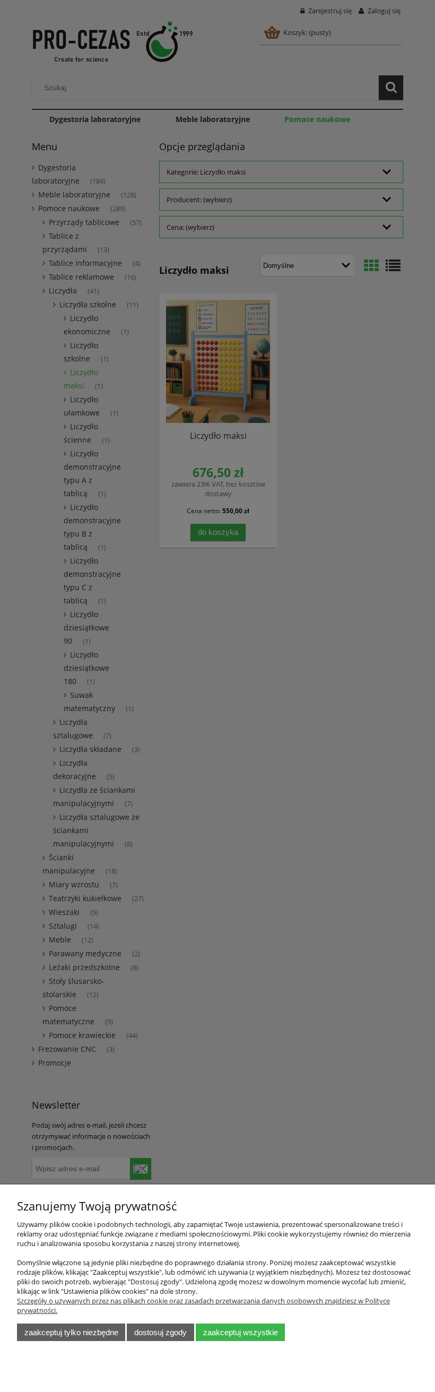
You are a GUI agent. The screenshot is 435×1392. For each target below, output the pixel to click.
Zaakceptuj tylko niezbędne (71, 1332)
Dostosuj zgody (160, 1332)
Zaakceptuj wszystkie (240, 1332)
